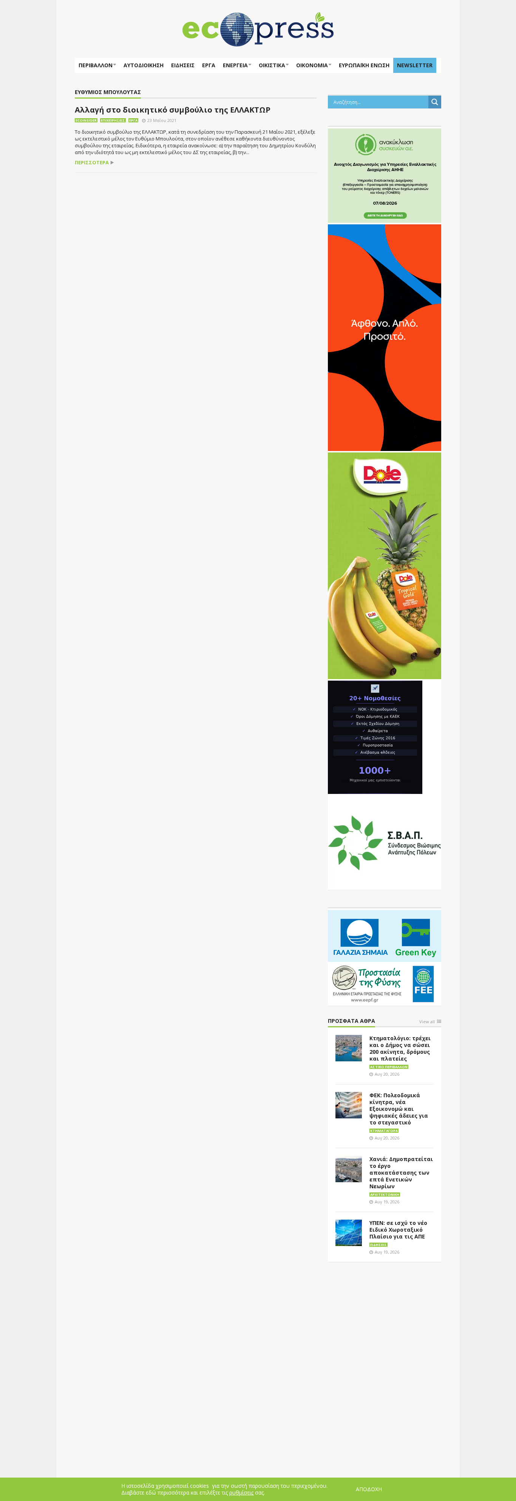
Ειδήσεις (183, 65)
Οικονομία (312, 65)
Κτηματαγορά (384, 1131)
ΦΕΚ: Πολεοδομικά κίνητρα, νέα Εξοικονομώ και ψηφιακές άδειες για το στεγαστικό (398, 1109)
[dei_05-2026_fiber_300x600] (384, 337)
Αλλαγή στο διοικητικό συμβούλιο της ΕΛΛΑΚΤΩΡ (172, 110)
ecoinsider (86, 120)
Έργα (208, 65)
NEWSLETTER (415, 65)
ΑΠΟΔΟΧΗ (369, 1489)
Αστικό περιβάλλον (389, 1067)
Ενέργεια (235, 65)
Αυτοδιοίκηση (144, 65)
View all (427, 1021)
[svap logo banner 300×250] (384, 842)
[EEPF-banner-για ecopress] (384, 956)
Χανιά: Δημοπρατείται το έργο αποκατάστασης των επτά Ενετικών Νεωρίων (401, 1172)
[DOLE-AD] (384, 565)
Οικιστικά (272, 65)
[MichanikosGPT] (375, 736)
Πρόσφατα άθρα (351, 1021)
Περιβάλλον (96, 65)
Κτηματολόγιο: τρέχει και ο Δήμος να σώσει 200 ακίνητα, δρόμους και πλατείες (400, 1048)
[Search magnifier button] (434, 102)
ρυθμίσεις (241, 1492)
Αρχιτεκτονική (384, 1194)
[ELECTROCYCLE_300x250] (384, 174)
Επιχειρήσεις (113, 120)
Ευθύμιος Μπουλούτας (108, 92)
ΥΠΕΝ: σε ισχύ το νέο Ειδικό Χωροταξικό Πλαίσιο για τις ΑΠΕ (398, 1229)
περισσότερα (92, 162)
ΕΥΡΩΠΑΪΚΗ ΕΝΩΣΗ (364, 65)
